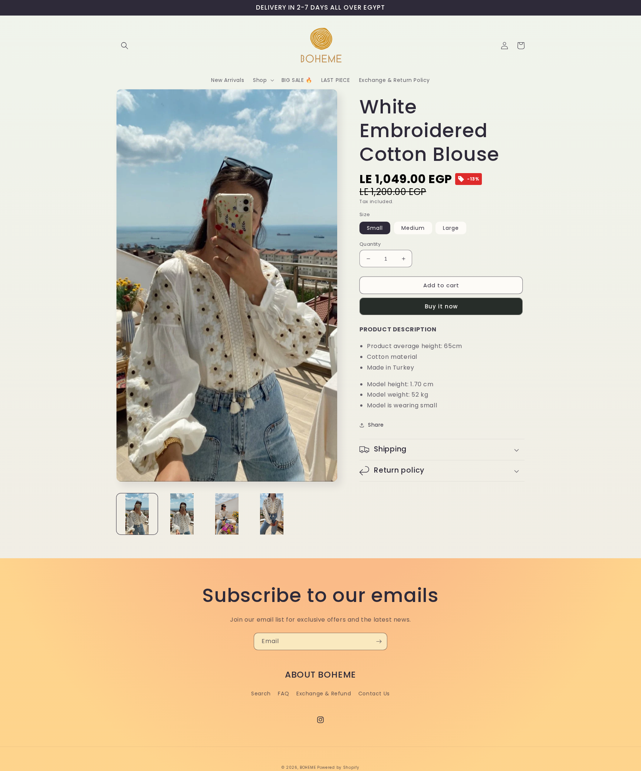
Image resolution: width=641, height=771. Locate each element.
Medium (413, 228)
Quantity (370, 244)
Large (451, 228)
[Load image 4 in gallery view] (271, 514)
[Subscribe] (379, 641)
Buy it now (441, 306)
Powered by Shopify (338, 767)
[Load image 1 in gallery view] (137, 514)
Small (375, 228)
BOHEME (308, 767)
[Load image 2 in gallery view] (182, 514)
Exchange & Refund (323, 693)
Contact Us (374, 693)
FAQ (283, 693)
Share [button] (376, 424)
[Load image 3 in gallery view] (226, 514)
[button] (124, 45)
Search (261, 693)
